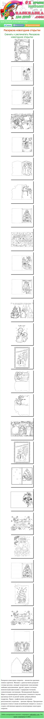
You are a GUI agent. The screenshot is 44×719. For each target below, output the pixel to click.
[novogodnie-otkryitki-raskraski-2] (22, 74)
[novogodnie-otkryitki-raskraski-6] (22, 168)
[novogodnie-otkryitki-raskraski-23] (22, 571)
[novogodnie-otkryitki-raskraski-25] (22, 618)
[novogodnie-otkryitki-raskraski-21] (22, 523)
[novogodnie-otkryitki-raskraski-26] (22, 642)
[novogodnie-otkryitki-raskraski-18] (22, 452)
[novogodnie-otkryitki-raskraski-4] (22, 121)
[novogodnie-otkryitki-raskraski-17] (22, 429)
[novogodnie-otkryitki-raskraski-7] (22, 192)
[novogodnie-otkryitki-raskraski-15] (22, 381)
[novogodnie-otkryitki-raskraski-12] (22, 310)
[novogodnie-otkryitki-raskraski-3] (22, 97)
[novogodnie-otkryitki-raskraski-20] (22, 500)
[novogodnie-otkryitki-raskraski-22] (22, 547)
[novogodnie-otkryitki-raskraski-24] (22, 594)
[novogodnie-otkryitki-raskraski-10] (22, 263)
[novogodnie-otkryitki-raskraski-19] (22, 476)
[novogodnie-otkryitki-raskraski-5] (22, 145)
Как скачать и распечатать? (14, 22)
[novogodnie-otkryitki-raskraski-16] (22, 405)
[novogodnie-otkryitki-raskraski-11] (22, 287)
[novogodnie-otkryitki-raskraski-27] (22, 665)
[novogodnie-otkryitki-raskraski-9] (22, 239)
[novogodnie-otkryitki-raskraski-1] (22, 50)
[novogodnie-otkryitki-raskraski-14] (22, 358)
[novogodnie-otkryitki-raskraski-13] (22, 334)
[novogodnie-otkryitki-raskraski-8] (22, 216)
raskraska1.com (34, 714)
